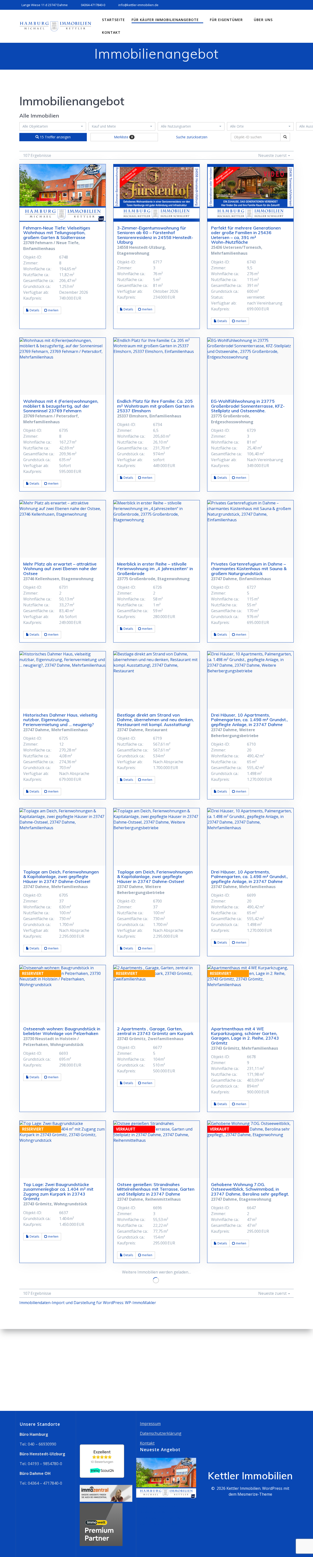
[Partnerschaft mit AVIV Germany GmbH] (101, 1544)
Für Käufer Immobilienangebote (165, 19)
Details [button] (34, 310)
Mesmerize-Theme (254, 1494)
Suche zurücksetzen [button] (191, 137)
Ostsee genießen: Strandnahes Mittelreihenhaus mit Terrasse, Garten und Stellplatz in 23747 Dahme (155, 1189)
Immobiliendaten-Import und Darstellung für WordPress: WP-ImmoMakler (87, 1302)
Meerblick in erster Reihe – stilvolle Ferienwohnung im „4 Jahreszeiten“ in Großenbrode (155, 568)
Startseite (113, 19)
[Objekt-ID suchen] (285, 137)
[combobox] (52, 126)
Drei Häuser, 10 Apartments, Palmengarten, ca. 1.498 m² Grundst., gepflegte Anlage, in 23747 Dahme (249, 719)
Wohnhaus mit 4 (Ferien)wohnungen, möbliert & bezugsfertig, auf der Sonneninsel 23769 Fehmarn (60, 405)
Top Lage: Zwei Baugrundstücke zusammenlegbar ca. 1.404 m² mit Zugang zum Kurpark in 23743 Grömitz (58, 1191)
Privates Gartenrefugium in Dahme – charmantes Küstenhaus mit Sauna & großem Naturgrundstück (249, 568)
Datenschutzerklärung (160, 1433)
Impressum (150, 1423)
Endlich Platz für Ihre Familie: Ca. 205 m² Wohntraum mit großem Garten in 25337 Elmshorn (155, 405)
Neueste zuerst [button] (273, 155)
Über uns (263, 19)
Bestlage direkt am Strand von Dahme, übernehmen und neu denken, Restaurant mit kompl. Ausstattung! (155, 719)
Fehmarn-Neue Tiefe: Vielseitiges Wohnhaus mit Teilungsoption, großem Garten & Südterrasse (56, 232)
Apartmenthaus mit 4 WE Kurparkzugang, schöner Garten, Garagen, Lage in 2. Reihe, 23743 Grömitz (245, 1035)
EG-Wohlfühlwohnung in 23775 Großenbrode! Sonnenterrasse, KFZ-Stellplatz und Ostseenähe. (248, 405)
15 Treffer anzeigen (55, 137)
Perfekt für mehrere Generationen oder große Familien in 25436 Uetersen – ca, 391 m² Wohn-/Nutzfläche (246, 235)
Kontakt (111, 32)
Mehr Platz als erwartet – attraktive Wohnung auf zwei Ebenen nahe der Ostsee (60, 568)
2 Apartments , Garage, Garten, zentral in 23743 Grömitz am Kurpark (155, 1031)
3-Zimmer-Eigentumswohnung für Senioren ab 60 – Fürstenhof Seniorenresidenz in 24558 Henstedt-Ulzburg (155, 235)
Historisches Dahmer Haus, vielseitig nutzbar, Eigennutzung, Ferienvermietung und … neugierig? (60, 719)
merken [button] (52, 310)
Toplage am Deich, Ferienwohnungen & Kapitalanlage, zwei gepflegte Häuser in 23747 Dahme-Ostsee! (61, 876)
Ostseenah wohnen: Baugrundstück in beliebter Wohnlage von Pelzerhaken (61, 1031)
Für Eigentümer (226, 19)
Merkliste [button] (123, 137)
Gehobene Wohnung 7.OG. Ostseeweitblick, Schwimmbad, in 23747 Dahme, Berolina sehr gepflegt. (250, 1189)
